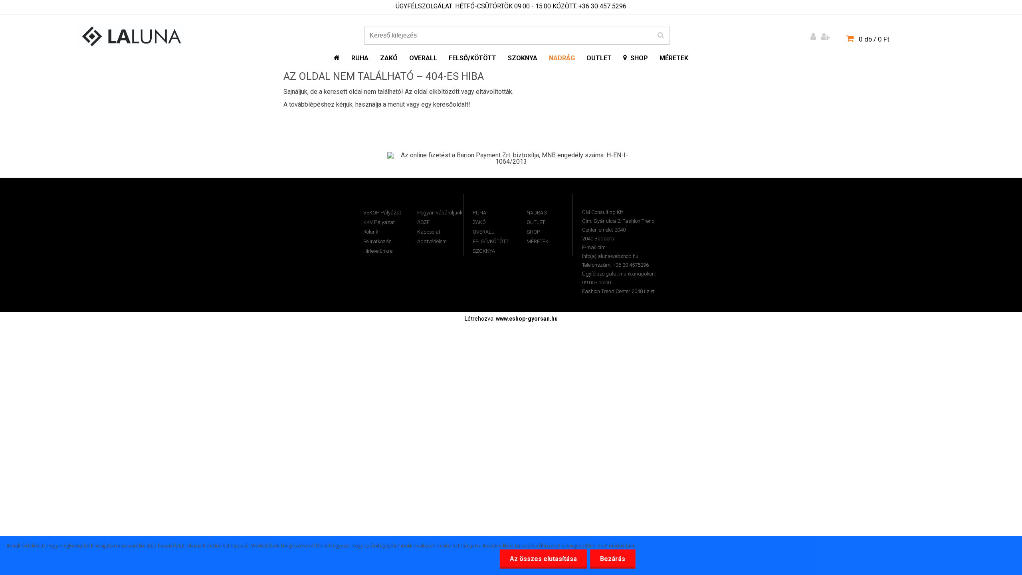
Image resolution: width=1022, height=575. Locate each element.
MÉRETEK (538, 241)
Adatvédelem (432, 241)
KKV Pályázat (379, 222)
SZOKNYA (484, 251)
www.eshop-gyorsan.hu (527, 318)
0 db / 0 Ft (874, 39)
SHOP (533, 232)
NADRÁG (537, 213)
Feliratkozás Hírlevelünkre (377, 246)
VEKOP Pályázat (382, 213)
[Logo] (131, 36)
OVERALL (483, 232)
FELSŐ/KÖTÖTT (491, 241)
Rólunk (370, 232)
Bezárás (612, 559)
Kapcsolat (428, 232)
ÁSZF (423, 222)
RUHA (479, 213)
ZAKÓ (479, 222)
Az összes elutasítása (543, 559)
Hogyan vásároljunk (440, 213)
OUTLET (536, 222)
